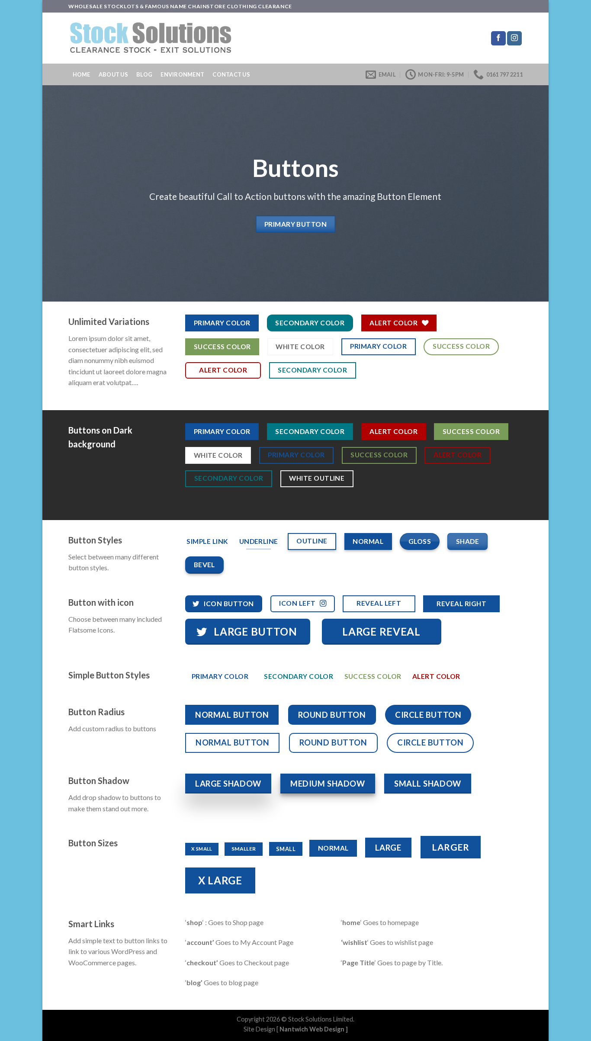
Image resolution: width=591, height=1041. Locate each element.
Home (81, 74)
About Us (113, 74)
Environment (182, 74)
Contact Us (231, 74)
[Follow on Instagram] (514, 38)
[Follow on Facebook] (498, 38)
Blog (144, 74)
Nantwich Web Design (311, 1029)
